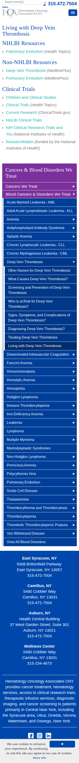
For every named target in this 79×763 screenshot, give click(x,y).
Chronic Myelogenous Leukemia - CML (37, 253)
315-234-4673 (39, 663)
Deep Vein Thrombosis (25, 262)
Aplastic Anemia (19, 236)
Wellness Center (39, 646)
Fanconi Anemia (19, 363)
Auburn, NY (39, 613)
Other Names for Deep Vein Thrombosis (39, 270)
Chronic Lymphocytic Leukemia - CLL (36, 245)
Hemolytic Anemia (21, 380)
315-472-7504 (39, 575)
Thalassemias (18, 499)
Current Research (21, 112)
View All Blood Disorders (26, 542)
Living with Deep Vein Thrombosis (34, 346)
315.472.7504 (62, 3)
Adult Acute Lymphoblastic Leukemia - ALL (40, 211)
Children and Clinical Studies (31, 97)
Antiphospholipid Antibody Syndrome (36, 228)
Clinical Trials (17, 105)
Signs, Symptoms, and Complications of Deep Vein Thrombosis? (39, 317)
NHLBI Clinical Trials (24, 120)
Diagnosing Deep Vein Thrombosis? (36, 329)
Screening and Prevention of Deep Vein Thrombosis (39, 290)
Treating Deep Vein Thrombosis (32, 337)
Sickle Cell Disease (22, 491)
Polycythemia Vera (21, 474)
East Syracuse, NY (39, 558)
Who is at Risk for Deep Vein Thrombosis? (30, 303)
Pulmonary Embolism (23, 482)
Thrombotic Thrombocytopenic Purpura (37, 525)
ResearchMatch (20, 142)
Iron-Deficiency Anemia (25, 414)
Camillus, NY (39, 586)
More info (39, 758)
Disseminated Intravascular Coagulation (38, 354)
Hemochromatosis (21, 371)
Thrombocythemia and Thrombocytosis (37, 508)
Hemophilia (16, 388)
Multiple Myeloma (20, 439)
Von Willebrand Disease (26, 533)
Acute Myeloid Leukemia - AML (31, 202)
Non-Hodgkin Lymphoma (26, 457)
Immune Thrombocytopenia (28, 405)
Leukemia (14, 422)
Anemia (13, 219)
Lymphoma (15, 431)
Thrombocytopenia (21, 516)
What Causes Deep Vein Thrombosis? (38, 279)
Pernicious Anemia (21, 465)
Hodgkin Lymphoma (22, 397)
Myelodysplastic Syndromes (28, 448)
